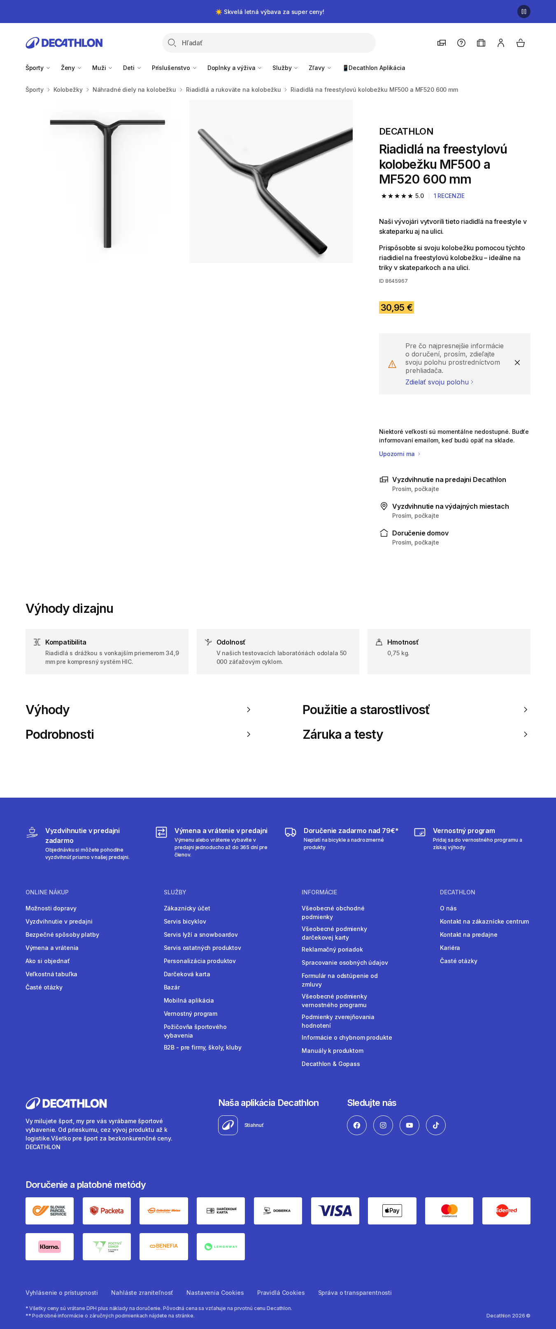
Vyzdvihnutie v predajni (59, 921)
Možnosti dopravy (51, 908)
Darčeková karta (187, 974)
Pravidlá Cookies (281, 1292)
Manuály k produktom (332, 1050)
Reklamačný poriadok (332, 949)
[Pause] (523, 11)
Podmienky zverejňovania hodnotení (338, 1021)
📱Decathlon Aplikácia (373, 67)
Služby (282, 67)
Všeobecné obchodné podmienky (333, 912)
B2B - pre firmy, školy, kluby (203, 1047)
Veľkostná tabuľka (52, 974)
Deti (129, 67)
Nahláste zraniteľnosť (142, 1292)
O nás (448, 908)
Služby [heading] (175, 892)
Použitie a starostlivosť (366, 709)
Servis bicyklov (185, 921)
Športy (35, 67)
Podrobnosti (60, 734)
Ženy (69, 67)
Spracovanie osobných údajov (345, 962)
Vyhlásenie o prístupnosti (62, 1292)
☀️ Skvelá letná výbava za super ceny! (269, 11)
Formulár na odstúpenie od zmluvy (340, 980)
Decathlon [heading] (457, 892)
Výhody (48, 709)
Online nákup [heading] (47, 892)
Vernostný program (191, 1013)
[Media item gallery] (189, 181)
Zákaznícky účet (187, 908)
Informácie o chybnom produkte (347, 1037)
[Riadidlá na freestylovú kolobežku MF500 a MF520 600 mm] (107, 181)
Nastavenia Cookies (215, 1292)
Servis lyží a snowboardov (201, 934)
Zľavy (317, 67)
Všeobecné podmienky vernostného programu (334, 1000)
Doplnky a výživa (232, 67)
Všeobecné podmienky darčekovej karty (334, 933)
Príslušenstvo (172, 67)
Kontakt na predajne (468, 934)
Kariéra (450, 947)
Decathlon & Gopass (331, 1063)
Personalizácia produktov (200, 960)
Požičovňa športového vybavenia (195, 1031)
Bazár (172, 987)
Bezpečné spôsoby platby (62, 934)
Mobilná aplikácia (189, 1000)
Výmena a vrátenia (52, 947)
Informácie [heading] (319, 892)
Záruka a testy (342, 734)
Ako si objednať (48, 960)
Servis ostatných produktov (202, 947)
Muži (99, 67)
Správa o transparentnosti (355, 1292)
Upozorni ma (397, 453)
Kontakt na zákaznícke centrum (484, 921)
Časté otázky (44, 987)
